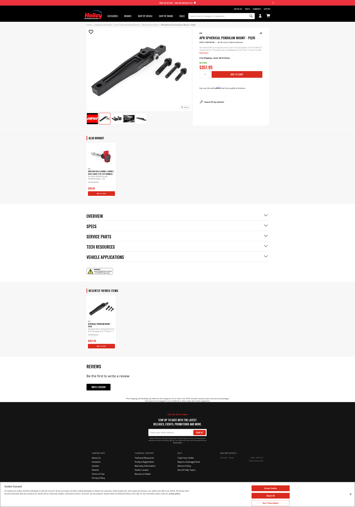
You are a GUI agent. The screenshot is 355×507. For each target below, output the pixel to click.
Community (257, 9)
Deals (182, 16)
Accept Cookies (270, 488)
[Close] (351, 494)
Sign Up (199, 432)
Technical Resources (144, 457)
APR (200, 33)
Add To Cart (237, 74)
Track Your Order (186, 457)
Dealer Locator (142, 469)
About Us (96, 457)
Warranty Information (145, 465)
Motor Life (238, 9)
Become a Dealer (143, 473)
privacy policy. (174, 493)
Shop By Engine (166, 16)
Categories (112, 16)
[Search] (251, 16)
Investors (96, 461)
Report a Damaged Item (189, 461)
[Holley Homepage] (93, 12)
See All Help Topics (187, 469)
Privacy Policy (177, 442)
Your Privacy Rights (271, 503)
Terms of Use (98, 473)
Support (267, 9)
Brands (127, 16)
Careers (95, 465)
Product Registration (144, 461)
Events (247, 9)
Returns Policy (184, 465)
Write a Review (99, 387)
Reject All (271, 495)
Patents (95, 469)
